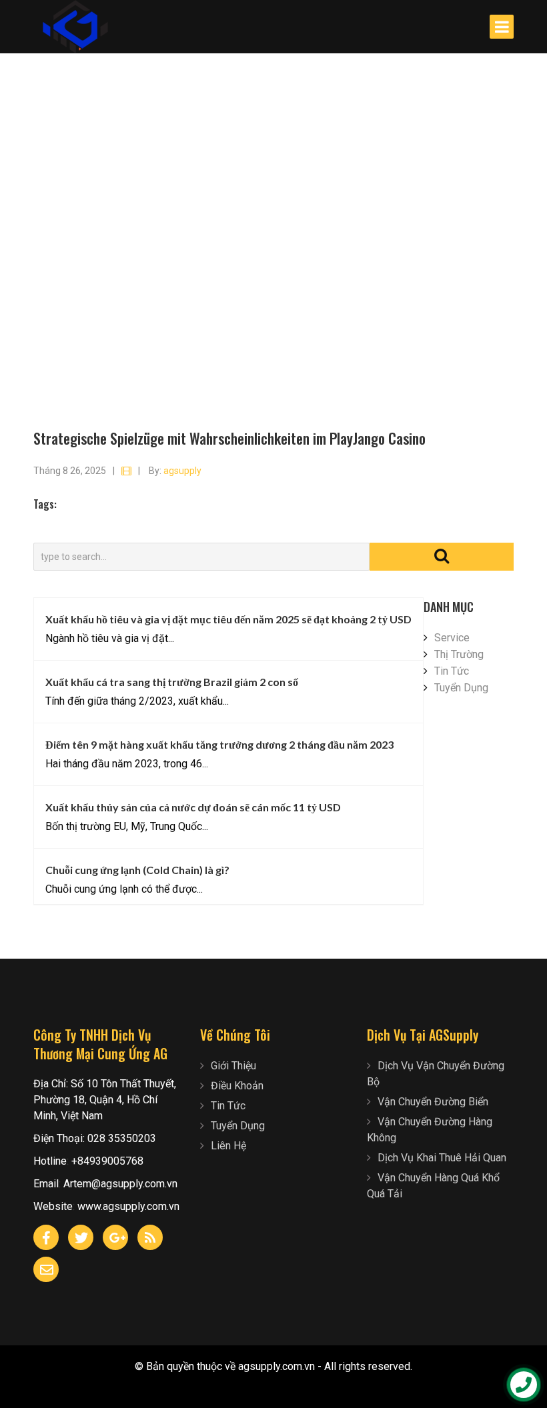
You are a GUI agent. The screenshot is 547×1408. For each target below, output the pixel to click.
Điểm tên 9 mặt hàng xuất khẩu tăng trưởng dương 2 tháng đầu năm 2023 (219, 744)
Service (452, 637)
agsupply (182, 470)
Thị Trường (459, 654)
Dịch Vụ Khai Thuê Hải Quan (442, 1157)
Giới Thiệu (233, 1065)
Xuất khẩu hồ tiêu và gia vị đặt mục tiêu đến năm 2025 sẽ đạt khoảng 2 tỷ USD (228, 619)
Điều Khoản (237, 1085)
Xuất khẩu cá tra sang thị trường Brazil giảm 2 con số (171, 681)
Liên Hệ (228, 1145)
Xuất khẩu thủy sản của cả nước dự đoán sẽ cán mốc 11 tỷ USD (193, 807)
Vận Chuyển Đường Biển (433, 1101)
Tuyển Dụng (461, 687)
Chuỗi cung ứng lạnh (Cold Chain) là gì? (137, 869)
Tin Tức (451, 671)
